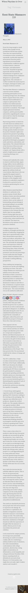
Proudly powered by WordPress (14, 587)
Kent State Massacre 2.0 (14, 16)
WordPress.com (18, 589)
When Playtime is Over (12, 1)
